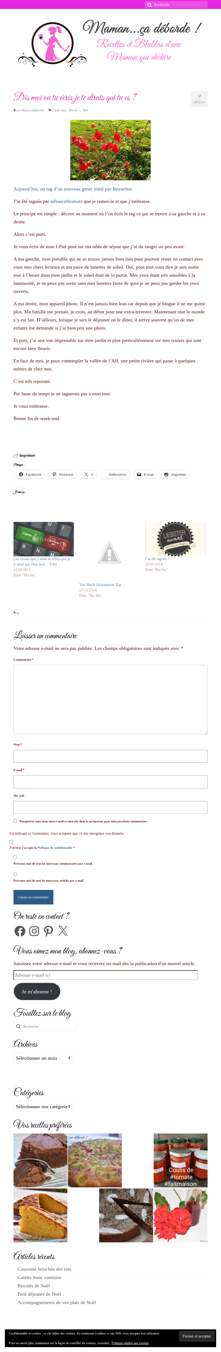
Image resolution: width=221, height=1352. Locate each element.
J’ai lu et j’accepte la (42, 847)
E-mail (19, 770)
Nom (17, 744)
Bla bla (73, 110)
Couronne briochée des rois (44, 1269)
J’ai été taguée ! (157, 559)
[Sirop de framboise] (181, 1215)
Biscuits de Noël (34, 1285)
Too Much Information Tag (100, 585)
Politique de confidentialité (55, 847)
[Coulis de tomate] (181, 1160)
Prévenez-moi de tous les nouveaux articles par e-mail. (48, 880)
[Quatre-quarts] (40, 1215)
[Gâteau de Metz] (126, 1215)
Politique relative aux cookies (130, 1343)
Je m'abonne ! (37, 991)
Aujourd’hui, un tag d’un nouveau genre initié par (63, 189)
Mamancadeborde (32, 110)
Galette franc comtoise (40, 1277)
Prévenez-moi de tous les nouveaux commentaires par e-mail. (53, 863)
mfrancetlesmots (66, 201)
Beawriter (122, 189)
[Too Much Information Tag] (109, 552)
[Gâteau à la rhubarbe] (95, 1160)
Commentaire (23, 659)
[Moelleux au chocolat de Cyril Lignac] (40, 1160)
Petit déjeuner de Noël (39, 1294)
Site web (18, 795)
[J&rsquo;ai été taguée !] (175, 539)
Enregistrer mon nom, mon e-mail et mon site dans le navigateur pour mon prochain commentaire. (84, 821)
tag (17, 612)
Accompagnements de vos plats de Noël (57, 1302)
